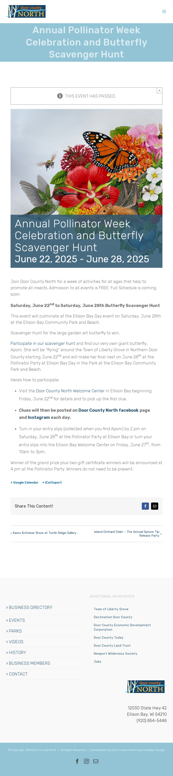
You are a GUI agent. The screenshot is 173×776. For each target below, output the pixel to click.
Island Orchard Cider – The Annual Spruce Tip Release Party (126, 533)
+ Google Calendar (24, 482)
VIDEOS (16, 641)
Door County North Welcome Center (70, 390)
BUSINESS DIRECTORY (31, 607)
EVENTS (17, 620)
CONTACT (18, 674)
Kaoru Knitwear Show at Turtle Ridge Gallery (44, 533)
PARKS (15, 631)
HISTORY (17, 652)
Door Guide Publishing (126, 750)
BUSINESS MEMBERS (29, 663)
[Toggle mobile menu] (164, 11)
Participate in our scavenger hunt (43, 343)
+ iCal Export (52, 482)
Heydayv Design (154, 750)
